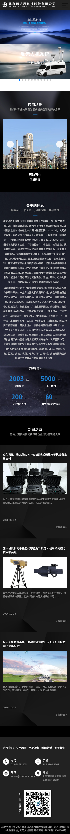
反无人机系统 (35, 53)
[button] (28, 32)
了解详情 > (35, 62)
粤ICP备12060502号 (55, 830)
